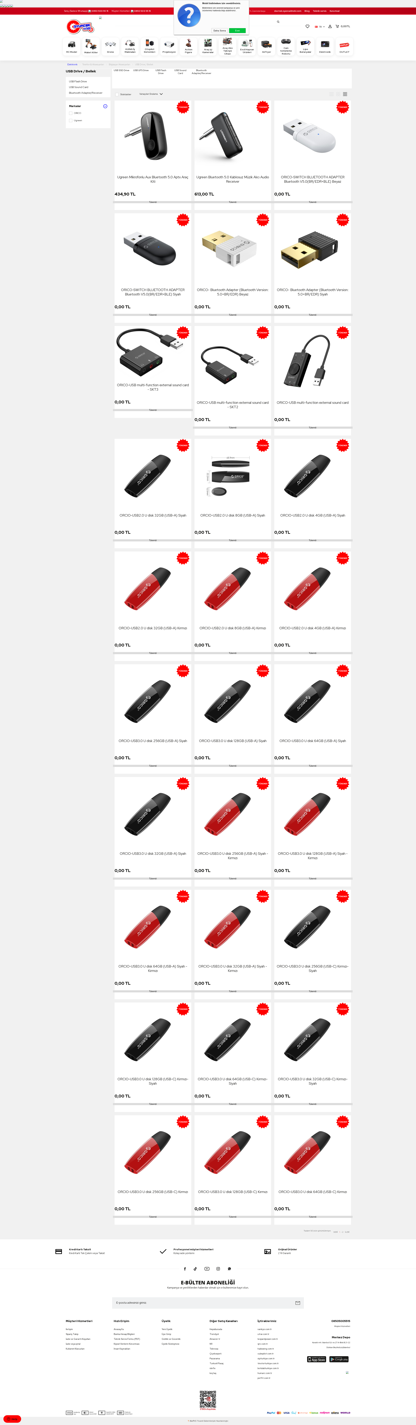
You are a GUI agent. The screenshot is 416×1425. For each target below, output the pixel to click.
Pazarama (215, 1358)
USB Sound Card (78, 87)
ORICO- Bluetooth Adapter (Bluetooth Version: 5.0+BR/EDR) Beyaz (233, 292)
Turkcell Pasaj (216, 1363)
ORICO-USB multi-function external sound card (313, 402)
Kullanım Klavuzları (75, 1348)
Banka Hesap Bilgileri (124, 1334)
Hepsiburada (216, 1329)
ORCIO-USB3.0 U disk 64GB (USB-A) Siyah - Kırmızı (152, 968)
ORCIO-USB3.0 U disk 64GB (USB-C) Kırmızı (313, 1192)
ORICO (77, 113)
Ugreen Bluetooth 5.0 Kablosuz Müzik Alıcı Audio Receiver (232, 179)
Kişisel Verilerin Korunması (126, 1344)
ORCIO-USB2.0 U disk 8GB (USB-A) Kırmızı (233, 628)
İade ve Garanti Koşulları (78, 1339)
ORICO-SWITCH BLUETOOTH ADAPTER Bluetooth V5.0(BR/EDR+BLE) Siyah (153, 292)
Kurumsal (334, 11)
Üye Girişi (166, 1334)
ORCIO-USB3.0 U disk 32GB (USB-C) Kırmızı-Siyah (313, 1081)
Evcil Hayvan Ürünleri (247, 51)
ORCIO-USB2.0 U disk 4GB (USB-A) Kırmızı (312, 628)
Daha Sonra (220, 30)
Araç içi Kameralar (208, 51)
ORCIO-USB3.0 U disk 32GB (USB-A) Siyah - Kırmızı (232, 968)
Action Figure (188, 51)
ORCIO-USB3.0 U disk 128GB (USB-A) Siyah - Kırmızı (313, 855)
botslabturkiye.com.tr (268, 1368)
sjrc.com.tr (263, 1344)
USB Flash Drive (78, 81)
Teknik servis (319, 11)
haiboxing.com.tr (266, 1348)
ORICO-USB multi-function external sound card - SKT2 (233, 404)
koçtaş (213, 1373)
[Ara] (278, 22)
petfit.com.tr (264, 1378)
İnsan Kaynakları (122, 1348)
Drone (110, 51)
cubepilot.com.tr (266, 1353)
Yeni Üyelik (167, 1329)
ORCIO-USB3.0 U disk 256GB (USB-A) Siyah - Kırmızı (232, 855)
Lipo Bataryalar (305, 51)
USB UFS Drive (141, 70)
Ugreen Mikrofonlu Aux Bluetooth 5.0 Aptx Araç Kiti (152, 179)
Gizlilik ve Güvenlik (171, 1339)
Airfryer (266, 51)
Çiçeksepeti (215, 1353)
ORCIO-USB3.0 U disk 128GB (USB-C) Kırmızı (232, 1192)
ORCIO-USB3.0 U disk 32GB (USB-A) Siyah (153, 853)
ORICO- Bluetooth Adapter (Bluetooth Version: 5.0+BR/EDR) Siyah (313, 292)
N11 (211, 1344)
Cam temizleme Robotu (286, 51)
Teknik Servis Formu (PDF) (127, 1339)
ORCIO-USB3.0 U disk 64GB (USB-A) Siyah (313, 741)
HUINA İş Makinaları (130, 51)
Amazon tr (215, 1339)
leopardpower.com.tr (268, 1339)
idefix (212, 1368)
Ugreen (78, 120)
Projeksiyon (169, 51)
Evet (237, 30)
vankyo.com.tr (265, 1329)
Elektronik (325, 51)
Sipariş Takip (72, 1334)
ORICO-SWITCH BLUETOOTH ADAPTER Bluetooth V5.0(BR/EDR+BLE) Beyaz (312, 179)
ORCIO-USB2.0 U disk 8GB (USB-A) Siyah (232, 515)
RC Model (71, 51)
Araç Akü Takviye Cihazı (228, 51)
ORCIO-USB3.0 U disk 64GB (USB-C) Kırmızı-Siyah (233, 1081)
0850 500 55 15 (99, 11)
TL (345, 26)
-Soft (191, 1421)
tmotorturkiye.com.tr (268, 1363)
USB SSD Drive (121, 70)
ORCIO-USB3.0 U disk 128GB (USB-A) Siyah (232, 741)
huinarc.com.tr (265, 1373)
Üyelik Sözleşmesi (170, 1344)
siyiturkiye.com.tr (266, 1358)
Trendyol (214, 1334)
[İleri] (347, 1232)
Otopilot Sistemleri (149, 51)
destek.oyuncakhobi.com (287, 11)
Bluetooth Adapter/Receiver (85, 93)
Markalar (75, 106)
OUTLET (344, 51)
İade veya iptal (73, 1344)
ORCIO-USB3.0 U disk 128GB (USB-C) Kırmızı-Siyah (152, 1081)
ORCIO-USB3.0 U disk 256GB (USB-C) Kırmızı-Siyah (313, 968)
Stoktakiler (125, 94)
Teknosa (214, 1348)
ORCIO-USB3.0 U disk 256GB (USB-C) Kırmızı (153, 1192)
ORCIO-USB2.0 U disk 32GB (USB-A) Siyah (153, 515)
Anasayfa (119, 1329)
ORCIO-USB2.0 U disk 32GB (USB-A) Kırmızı (153, 628)
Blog (307, 11)
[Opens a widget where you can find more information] (12, 1419)
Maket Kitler (91, 52)
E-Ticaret (199, 1421)
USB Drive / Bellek (81, 71)
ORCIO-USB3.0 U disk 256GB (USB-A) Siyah (153, 741)
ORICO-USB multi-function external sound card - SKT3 (153, 387)
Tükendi (153, 202)
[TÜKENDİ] (222, 136)
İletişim (69, 1329)
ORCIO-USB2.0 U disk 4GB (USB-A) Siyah (312, 515)
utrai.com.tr (263, 1334)
